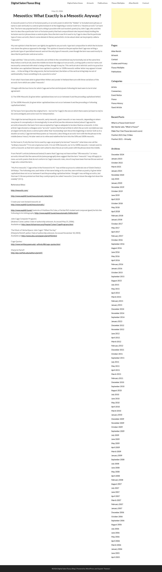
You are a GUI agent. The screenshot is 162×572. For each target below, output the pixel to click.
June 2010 (115, 399)
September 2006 (117, 520)
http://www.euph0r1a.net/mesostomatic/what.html (32, 196)
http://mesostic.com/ (19, 190)
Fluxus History (117, 103)
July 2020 (115, 179)
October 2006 (117, 516)
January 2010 (116, 415)
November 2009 (117, 423)
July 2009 (115, 435)
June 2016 (115, 252)
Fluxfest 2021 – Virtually (121, 139)
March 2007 (116, 500)
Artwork (90, 3)
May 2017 (115, 228)
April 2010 (115, 407)
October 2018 (117, 203)
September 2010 (117, 386)
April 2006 (115, 541)
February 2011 (117, 378)
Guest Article (116, 107)
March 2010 (116, 411)
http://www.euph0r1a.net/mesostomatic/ (27, 204)
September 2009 (117, 431)
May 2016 (115, 256)
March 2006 (116, 545)
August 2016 (116, 248)
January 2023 (116, 159)
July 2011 (115, 362)
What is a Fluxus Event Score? (123, 123)
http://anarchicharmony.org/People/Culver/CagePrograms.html (47, 224)
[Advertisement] (131, 23)
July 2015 (115, 285)
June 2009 (115, 439)
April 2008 (115, 476)
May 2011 (115, 366)
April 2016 (115, 260)
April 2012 (115, 337)
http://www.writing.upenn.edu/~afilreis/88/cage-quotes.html (35, 244)
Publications (103, 3)
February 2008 (117, 480)
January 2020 (116, 183)
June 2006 (115, 533)
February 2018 (117, 215)
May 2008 (115, 472)
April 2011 (115, 370)
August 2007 (116, 484)
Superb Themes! (104, 569)
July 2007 (115, 488)
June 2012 (115, 333)
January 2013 (116, 321)
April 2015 (115, 293)
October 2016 (117, 240)
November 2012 (117, 329)
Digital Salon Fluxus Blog (25, 3)
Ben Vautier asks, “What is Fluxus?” (125, 127)
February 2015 (117, 301)
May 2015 (115, 289)
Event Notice (116, 95)
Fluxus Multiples (118, 3)
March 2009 (116, 451)
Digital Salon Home (75, 3)
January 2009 (116, 455)
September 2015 (117, 276)
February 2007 (117, 504)
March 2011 (116, 374)
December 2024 (117, 154)
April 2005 (115, 557)
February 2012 (117, 346)
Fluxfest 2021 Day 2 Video (122, 135)
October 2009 (117, 427)
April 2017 (115, 232)
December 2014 (117, 309)
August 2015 (116, 281)
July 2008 (115, 464)
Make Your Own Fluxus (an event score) (126, 131)
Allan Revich (133, 3)
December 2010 (117, 382)
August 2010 (116, 390)
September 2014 (117, 317)
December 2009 (117, 419)
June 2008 (115, 468)
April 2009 (115, 447)
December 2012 (117, 325)
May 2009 (115, 443)
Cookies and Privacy (119, 63)
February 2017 (117, 236)
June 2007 (115, 492)
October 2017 (117, 224)
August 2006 (116, 524)
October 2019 (117, 191)
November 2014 (117, 313)
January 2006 (116, 549)
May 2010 (115, 403)
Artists (114, 87)
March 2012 (116, 341)
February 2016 (117, 264)
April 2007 (115, 496)
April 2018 (115, 211)
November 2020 (117, 175)
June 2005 (115, 553)
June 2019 (115, 195)
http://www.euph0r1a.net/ (21, 210)
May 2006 (115, 537)
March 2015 (116, 297)
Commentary (116, 91)
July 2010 (115, 394)
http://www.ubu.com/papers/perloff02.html (39, 236)
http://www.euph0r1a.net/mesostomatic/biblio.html (56, 213)
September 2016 (117, 244)
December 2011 (117, 350)
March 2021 (116, 167)
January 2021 (116, 171)
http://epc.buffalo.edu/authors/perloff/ (27, 253)
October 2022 (117, 163)
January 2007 (116, 508)
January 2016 (116, 268)
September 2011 (117, 358)
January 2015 (116, 305)
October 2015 (117, 272)
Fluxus (114, 99)
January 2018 (116, 220)
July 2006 (115, 529)
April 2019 (115, 199)
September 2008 (117, 459)
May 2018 (115, 207)
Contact (145, 3)
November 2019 (117, 187)
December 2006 (117, 512)
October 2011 (117, 354)
